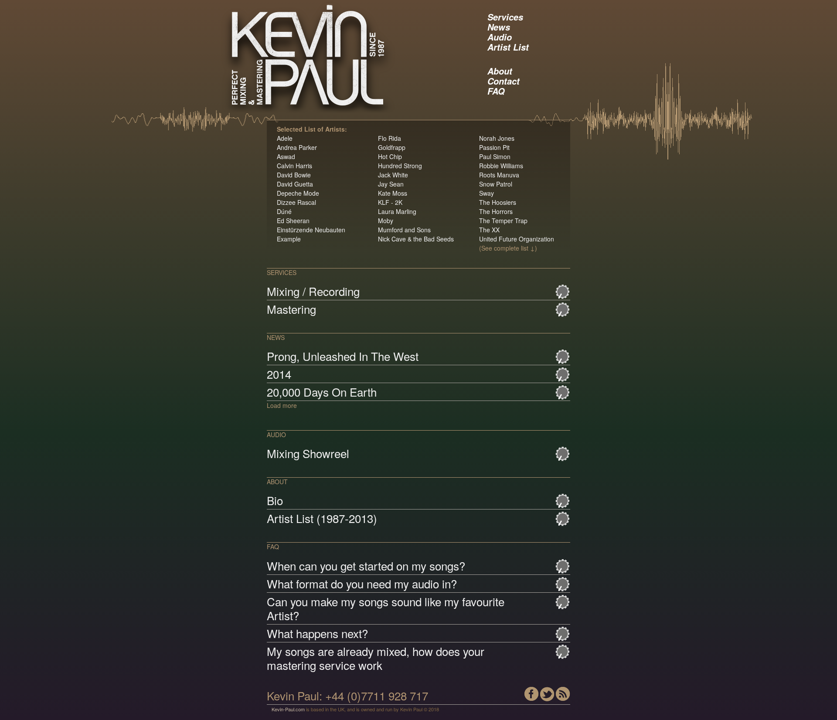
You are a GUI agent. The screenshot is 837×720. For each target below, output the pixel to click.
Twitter (547, 694)
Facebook (531, 694)
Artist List (508, 47)
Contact (503, 81)
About (499, 71)
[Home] (331, 58)
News (498, 27)
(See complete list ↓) (508, 248)
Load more (282, 405)
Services (505, 17)
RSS (563, 694)
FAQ (496, 91)
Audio (499, 37)
